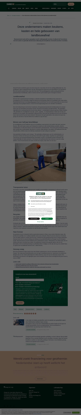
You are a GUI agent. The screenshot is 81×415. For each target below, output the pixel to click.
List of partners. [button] (49, 211)
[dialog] (40, 207)
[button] (40, 206)
